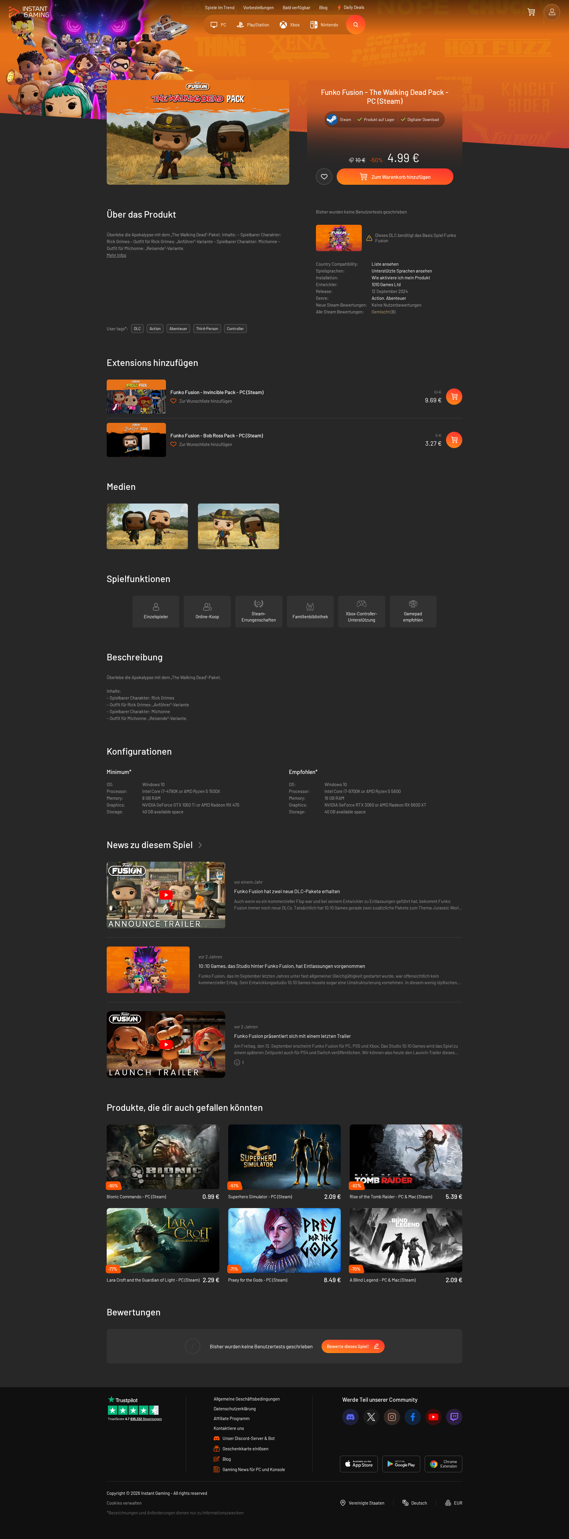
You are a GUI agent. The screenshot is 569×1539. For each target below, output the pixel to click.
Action (378, 298)
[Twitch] (454, 1417)
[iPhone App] (359, 1464)
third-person (207, 328)
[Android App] (401, 1464)
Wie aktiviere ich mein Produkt (401, 277)
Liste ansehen (385, 264)
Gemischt (381, 311)
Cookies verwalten (124, 1502)
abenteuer (178, 328)
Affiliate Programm (232, 1418)
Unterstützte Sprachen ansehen (402, 270)
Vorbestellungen (258, 7)
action (155, 328)
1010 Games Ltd (386, 284)
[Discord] (350, 1417)
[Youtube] (433, 1417)
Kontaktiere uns (229, 1428)
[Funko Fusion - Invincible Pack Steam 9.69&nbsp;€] (136, 397)
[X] (371, 1417)
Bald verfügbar (296, 7)
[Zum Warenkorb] (531, 11)
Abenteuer (396, 298)
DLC (137, 328)
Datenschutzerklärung (235, 1408)
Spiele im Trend (219, 7)
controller (235, 328)
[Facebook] (413, 1417)
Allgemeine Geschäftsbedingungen (247, 1398)
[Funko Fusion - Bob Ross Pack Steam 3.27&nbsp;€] (136, 440)
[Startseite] (29, 12)
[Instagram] (392, 1417)
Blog (323, 7)
